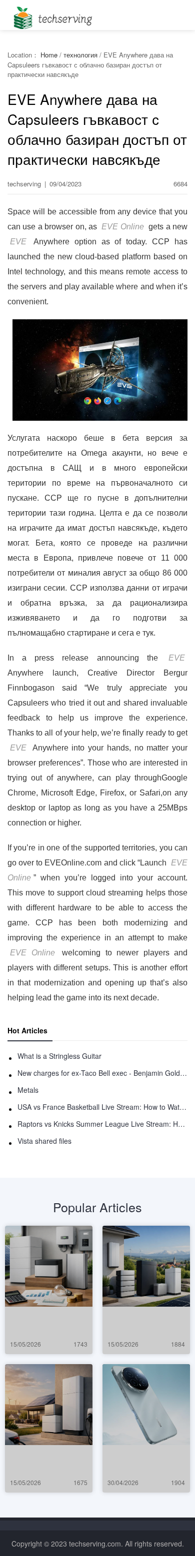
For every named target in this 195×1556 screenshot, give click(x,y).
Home (49, 54)
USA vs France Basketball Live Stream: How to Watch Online (103, 1107)
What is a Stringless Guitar (60, 1056)
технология (81, 54)
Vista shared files (45, 1141)
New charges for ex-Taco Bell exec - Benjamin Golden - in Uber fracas (103, 1073)
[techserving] (51, 14)
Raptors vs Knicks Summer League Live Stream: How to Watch (103, 1124)
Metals (28, 1090)
